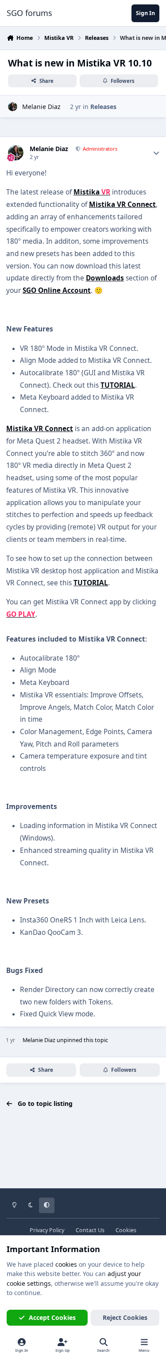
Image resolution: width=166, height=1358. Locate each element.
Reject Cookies (125, 1317)
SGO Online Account (57, 290)
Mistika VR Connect (122, 204)
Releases (103, 106)
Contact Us (90, 1230)
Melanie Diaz (41, 106)
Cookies (126, 1230)
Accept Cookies (52, 1317)
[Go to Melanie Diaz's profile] (12, 106)
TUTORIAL (117, 385)
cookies (66, 1264)
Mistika (91, 192)
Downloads (105, 278)
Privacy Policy (47, 1230)
